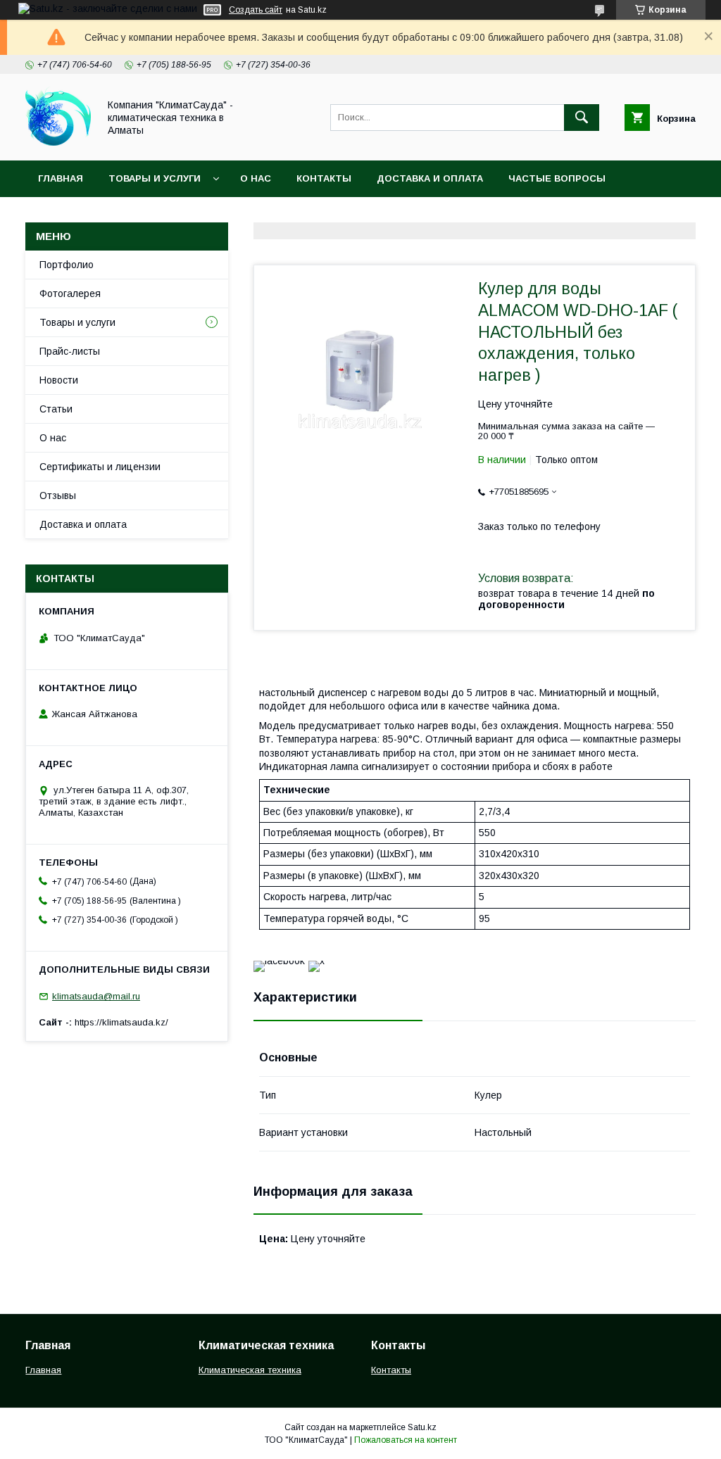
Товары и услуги (154, 178)
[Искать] (581, 117)
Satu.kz (422, 1427)
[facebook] (279, 960)
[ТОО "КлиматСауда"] (58, 142)
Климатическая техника (250, 1370)
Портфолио (66, 264)
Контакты (323, 178)
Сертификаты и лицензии (100, 466)
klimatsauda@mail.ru (96, 996)
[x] (316, 960)
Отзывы (57, 495)
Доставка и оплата (430, 178)
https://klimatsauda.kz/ (121, 1022)
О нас (255, 178)
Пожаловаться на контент (405, 1440)
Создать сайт (255, 10)
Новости (58, 380)
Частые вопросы (557, 178)
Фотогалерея (70, 293)
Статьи (56, 409)
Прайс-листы (69, 351)
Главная (60, 178)
